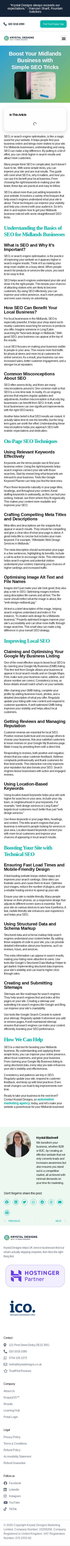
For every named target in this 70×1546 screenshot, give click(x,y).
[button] (63, 38)
